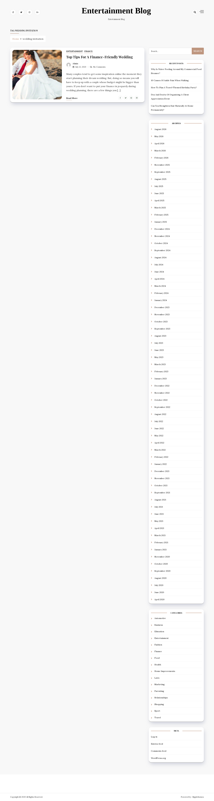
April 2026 (159, 143)
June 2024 (159, 271)
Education (159, 631)
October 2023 (161, 321)
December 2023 (161, 307)
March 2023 (160, 364)
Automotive (160, 618)
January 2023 (160, 378)
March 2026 (160, 150)
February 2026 (161, 157)
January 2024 (160, 300)
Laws (156, 678)
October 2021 (160, 485)
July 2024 (158, 264)
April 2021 (159, 528)
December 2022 (161, 385)
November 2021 (161, 478)
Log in (154, 736)
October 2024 (161, 243)
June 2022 (159, 428)
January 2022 (160, 464)
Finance (88, 51)
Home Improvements (164, 671)
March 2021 (160, 535)
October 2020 (161, 564)
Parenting (159, 691)
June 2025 (159, 193)
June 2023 (159, 350)
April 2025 (159, 200)
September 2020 (162, 571)
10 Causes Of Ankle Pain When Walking (170, 80)
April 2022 (159, 442)
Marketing (159, 684)
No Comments (99, 67)
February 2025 (161, 214)
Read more (71, 98)
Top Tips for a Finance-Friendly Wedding (99, 57)
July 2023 (158, 343)
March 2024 (160, 286)
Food (157, 658)
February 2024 (161, 293)
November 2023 (162, 314)
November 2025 (162, 165)
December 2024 (162, 229)
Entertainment (74, 51)
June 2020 (159, 592)
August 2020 (160, 578)
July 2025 (158, 186)
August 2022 (160, 414)
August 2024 (160, 257)
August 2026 (160, 129)
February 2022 (161, 457)
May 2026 (158, 136)
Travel (157, 717)
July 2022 (158, 421)
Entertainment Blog (116, 10)
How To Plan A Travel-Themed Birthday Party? (174, 87)
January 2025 (160, 222)
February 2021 (161, 542)
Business (158, 625)
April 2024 (159, 279)
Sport (157, 711)
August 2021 (160, 499)
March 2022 (160, 450)
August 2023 (160, 336)
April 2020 (159, 599)
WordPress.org (158, 758)
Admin (75, 64)
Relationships (161, 697)
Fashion (158, 644)
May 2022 (158, 435)
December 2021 (161, 471)
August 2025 (160, 179)
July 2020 (158, 585)
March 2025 (160, 207)
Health (157, 664)
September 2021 (162, 492)
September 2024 (162, 250)
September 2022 (162, 407)
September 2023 (162, 328)
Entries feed (157, 744)
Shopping (159, 704)
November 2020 (162, 556)
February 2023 (161, 371)
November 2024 (162, 236)
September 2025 (162, 172)
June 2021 (159, 514)
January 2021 (160, 549)
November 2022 (162, 393)
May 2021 (158, 521)
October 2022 (161, 400)
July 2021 (158, 507)
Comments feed (158, 751)
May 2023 (158, 357)
